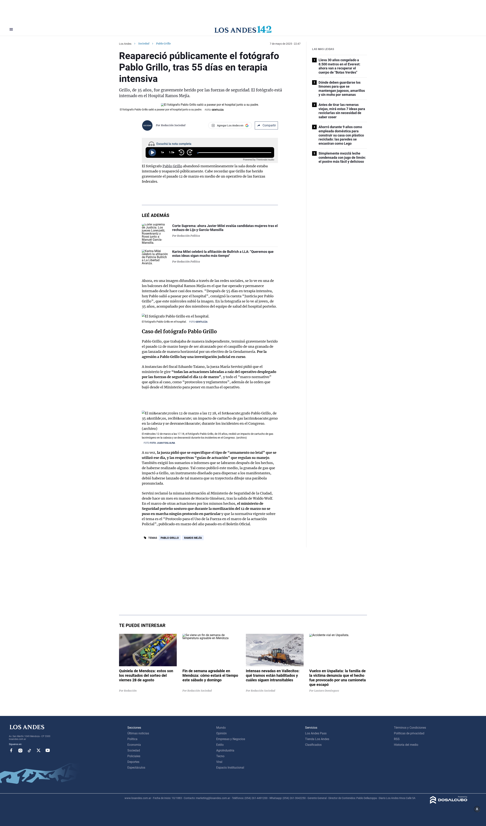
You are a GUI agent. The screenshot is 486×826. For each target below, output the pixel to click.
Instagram (20, 750)
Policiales (133, 756)
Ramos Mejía (193, 537)
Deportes (133, 762)
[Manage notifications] (477, 809)
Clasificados (313, 745)
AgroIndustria (225, 750)
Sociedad (143, 43)
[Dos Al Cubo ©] (448, 803)
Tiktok (29, 750)
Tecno (220, 756)
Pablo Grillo (172, 166)
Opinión (221, 733)
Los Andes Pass (316, 733)
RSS (397, 739)
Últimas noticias (138, 733)
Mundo (221, 727)
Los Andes (125, 43)
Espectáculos (136, 767)
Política (132, 739)
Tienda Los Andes (317, 739)
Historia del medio (406, 745)
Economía (134, 745)
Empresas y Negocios (230, 739)
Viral (219, 762)
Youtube (47, 750)
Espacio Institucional (230, 767)
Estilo (220, 745)
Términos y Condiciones (410, 727)
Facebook (11, 750)
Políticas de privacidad (409, 733)
